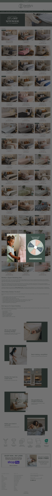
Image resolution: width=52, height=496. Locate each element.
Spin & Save (35, 258)
